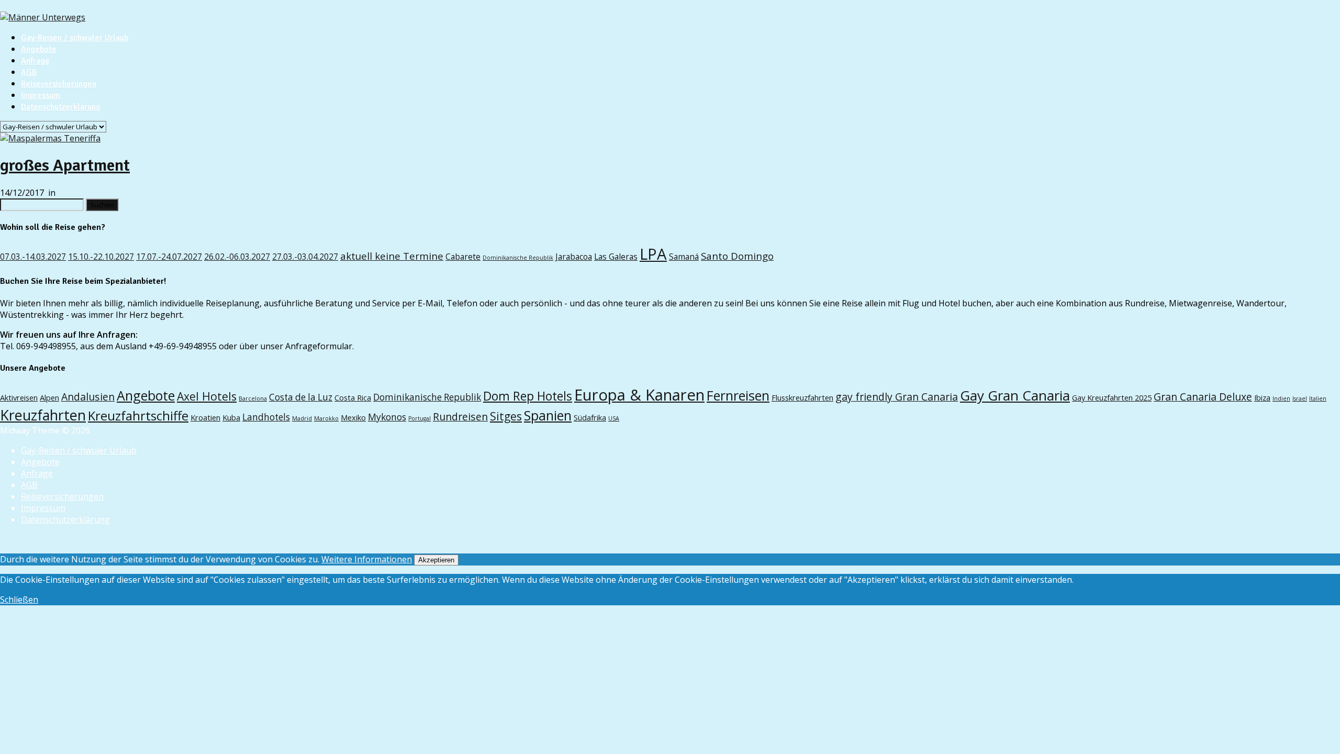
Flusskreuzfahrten (802, 397)
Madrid (302, 418)
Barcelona (253, 398)
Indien (1281, 398)
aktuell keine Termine (391, 255)
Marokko (326, 418)
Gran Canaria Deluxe (1203, 397)
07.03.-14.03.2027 (33, 256)
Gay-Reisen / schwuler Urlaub (74, 37)
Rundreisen (460, 416)
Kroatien (205, 417)
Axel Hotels (207, 396)
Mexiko (353, 417)
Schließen (19, 599)
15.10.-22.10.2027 (101, 256)
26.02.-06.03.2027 (237, 256)
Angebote (39, 49)
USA (613, 418)
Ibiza (1262, 397)
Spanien (548, 415)
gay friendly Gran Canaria (896, 397)
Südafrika (590, 417)
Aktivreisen (19, 397)
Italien (1317, 398)
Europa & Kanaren (639, 394)
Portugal (419, 418)
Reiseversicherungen (58, 84)
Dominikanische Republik (518, 257)
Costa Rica (352, 397)
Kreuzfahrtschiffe (138, 415)
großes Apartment (65, 165)
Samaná (684, 256)
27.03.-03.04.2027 (305, 256)
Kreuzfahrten (43, 415)
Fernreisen (738, 395)
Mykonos (387, 417)
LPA (653, 253)
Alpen (49, 397)
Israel (1299, 398)
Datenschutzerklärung (60, 107)
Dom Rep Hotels (527, 396)
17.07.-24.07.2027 (169, 256)
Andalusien (88, 397)
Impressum (40, 95)
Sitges (506, 416)
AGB (29, 72)
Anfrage (35, 61)
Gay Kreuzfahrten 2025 (1112, 397)
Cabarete (463, 256)
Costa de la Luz (300, 397)
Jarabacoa (573, 256)
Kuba (231, 417)
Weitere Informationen (366, 559)
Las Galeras (616, 256)
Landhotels (266, 417)
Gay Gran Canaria (1015, 395)
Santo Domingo (737, 255)
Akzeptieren (436, 560)
